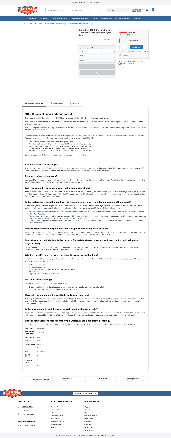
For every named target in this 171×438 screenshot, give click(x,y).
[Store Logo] (12, 393)
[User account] (147, 10)
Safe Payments (103, 379)
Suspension (137, 18)
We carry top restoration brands (135, 381)
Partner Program (56, 424)
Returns (53, 427)
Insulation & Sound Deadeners (80, 18)
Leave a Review (56, 410)
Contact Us (54, 407)
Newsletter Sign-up (57, 421)
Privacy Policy (89, 427)
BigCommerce (90, 435)
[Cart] (152, 10)
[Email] (123, 68)
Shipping (87, 407)
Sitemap (112, 435)
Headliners (32, 18)
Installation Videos (57, 415)
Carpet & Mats (43, 18)
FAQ (52, 413)
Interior (95, 18)
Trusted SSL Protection (104, 381)
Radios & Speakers (106, 18)
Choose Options (133, 40)
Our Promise (88, 421)
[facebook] (119, 68)
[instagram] (125, 401)
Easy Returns (67, 379)
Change (125, 55)
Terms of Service (89, 430)
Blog (85, 413)
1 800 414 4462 (128, 64)
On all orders (36, 381)
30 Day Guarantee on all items (71, 381)
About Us (87, 410)
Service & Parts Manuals (122, 18)
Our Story (87, 424)
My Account (55, 418)
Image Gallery (88, 418)
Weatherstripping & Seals (59, 18)
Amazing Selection (133, 379)
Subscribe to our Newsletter (85, 393)
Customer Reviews (90, 415)
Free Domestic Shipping (41, 379)
